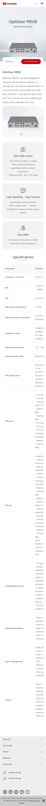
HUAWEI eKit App (14, 773)
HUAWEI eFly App (14, 778)
